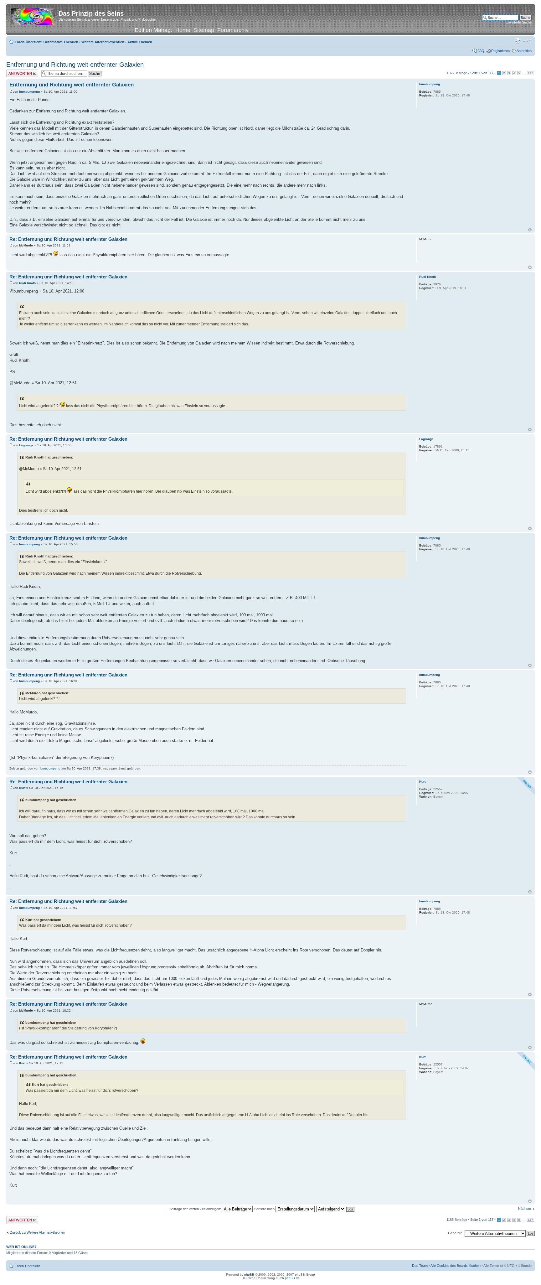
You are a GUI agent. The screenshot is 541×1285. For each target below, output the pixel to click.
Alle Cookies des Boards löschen (455, 1265)
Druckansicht (517, 41)
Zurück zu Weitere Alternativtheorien (37, 1232)
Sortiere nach (265, 1209)
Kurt (22, 788)
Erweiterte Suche (519, 22)
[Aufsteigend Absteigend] (335, 1209)
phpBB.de (292, 1278)
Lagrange (26, 445)
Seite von (481, 73)
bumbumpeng (29, 91)
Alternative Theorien (61, 42)
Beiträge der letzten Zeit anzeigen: (195, 1209)
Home (182, 30)
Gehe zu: (455, 1233)
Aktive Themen (139, 42)
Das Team (420, 1265)
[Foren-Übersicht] (33, 15)
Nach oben (530, 229)
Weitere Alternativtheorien (102, 42)
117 (530, 73)
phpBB (249, 1274)
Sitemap (203, 30)
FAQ (480, 51)
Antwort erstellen (19, 71)
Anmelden (524, 51)
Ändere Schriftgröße (527, 41)
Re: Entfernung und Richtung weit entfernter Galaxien (68, 239)
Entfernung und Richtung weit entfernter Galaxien (75, 64)
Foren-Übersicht (28, 42)
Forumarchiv (233, 30)
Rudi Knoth (27, 283)
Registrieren (500, 51)
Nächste (524, 1208)
